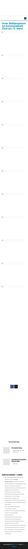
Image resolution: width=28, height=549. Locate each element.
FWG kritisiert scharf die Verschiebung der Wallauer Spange (19, 430)
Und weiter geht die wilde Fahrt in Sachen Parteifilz (20, 398)
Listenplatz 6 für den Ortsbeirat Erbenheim (7, 432)
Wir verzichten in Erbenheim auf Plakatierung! (20, 415)
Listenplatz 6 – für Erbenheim (7, 407)
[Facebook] (12, 386)
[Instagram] (16, 386)
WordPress (15, 544)
